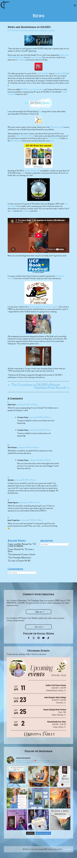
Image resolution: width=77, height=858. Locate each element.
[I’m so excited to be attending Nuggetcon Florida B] (17, 798)
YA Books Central (57, 127)
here (40, 111)
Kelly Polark (12, 405)
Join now (38, 627)
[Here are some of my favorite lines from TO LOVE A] (38, 819)
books (18, 30)
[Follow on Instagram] (38, 638)
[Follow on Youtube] (43, 638)
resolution (26, 211)
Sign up (38, 611)
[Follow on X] (34, 638)
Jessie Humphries (13, 520)
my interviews (33, 30)
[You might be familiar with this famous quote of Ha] (17, 776)
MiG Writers (15, 141)
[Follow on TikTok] (48, 638)
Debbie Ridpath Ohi (32, 170)
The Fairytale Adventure (19, 557)
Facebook (21, 60)
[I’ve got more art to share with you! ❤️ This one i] (60, 776)
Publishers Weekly (61, 73)
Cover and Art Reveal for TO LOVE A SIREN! (22, 545)
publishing (42, 30)
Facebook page (35, 57)
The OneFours (53, 138)
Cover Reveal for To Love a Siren (21, 550)
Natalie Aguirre (13, 503)
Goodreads (24, 30)
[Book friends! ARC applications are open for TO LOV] (60, 798)
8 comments (51, 30)
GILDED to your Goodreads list (32, 89)
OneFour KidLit (42, 73)
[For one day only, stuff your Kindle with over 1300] (38, 798)
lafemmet (11, 480)
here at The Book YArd (24, 136)
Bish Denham (12, 447)
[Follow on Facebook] (29, 638)
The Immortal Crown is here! (21, 554)
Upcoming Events (38, 650)
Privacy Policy (67, 849)
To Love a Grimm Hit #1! (19, 560)
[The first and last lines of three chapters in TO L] (17, 819)
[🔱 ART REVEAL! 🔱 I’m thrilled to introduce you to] (60, 819)
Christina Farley (22, 417)
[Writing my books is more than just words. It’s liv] (38, 776)
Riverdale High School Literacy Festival (43, 307)
